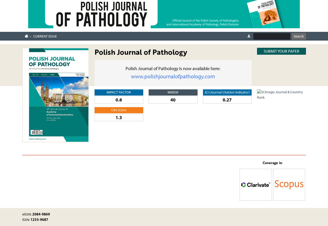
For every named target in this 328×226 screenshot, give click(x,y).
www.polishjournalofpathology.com (173, 76)
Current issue (45, 36)
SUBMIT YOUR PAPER (281, 51)
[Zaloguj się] (248, 36)
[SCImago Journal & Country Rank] (281, 94)
